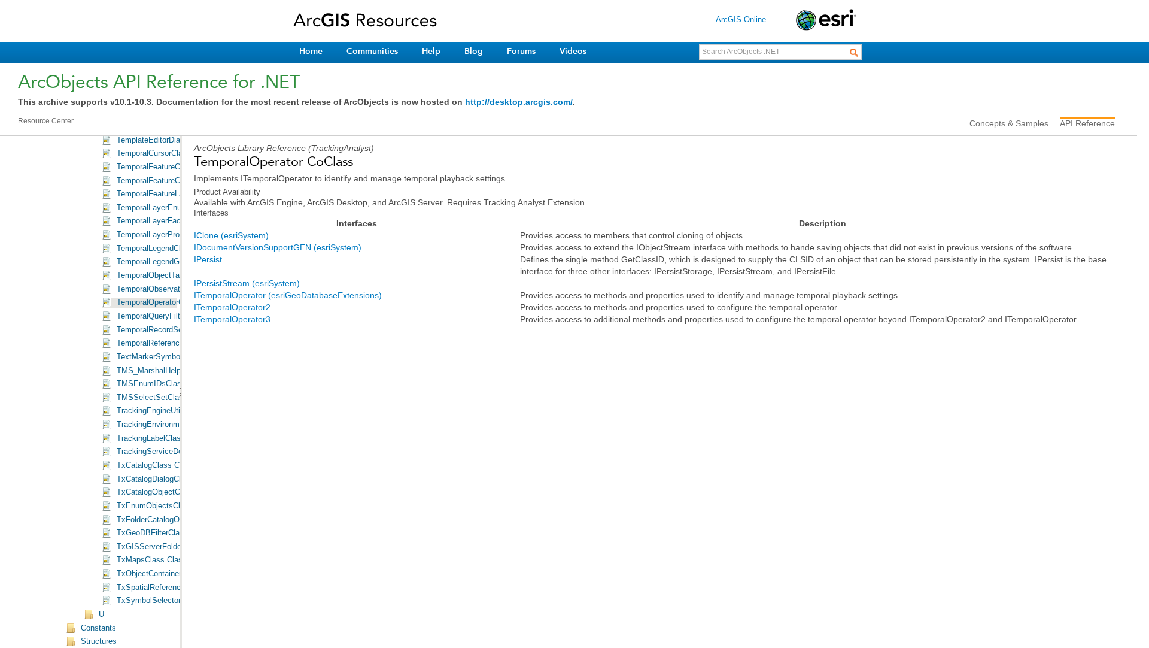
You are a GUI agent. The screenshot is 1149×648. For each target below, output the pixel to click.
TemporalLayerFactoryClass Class (176, 221)
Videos (573, 51)
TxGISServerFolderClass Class (171, 547)
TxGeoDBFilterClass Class (163, 533)
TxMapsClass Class (152, 560)
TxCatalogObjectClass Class (167, 492)
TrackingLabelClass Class (162, 438)
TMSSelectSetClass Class (163, 397)
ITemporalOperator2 (232, 307)
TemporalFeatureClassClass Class (176, 181)
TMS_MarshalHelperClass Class (173, 371)
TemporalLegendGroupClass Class (176, 262)
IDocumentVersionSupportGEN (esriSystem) (277, 247)
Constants (98, 628)
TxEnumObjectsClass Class (166, 506)
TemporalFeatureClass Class (167, 167)
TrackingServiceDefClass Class (172, 451)
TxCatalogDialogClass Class (166, 479)
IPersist (208, 259)
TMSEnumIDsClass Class (162, 384)
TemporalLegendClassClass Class (176, 248)
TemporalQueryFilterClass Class (173, 316)
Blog (473, 51)
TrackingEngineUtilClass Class (170, 411)
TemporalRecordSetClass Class (172, 330)
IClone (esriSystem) (231, 235)
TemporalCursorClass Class (165, 153)
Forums (521, 51)
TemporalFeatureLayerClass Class (176, 194)
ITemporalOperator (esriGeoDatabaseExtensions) (288, 295)
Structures (99, 641)
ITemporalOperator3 (232, 319)
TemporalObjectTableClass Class (174, 275)
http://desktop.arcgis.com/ (519, 102)
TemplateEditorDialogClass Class (174, 140)
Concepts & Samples (1008, 123)
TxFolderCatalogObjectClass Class (177, 520)
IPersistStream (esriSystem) (247, 283)
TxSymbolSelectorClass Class (170, 600)
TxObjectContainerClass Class (170, 574)
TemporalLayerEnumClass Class (173, 208)
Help (431, 51)
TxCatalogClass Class (155, 465)
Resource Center (46, 121)
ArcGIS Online (741, 19)
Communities (372, 51)
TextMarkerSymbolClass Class (170, 357)
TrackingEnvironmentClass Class (174, 424)
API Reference (1087, 123)
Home (311, 51)
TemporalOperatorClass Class (168, 302)
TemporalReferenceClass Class (171, 343)
